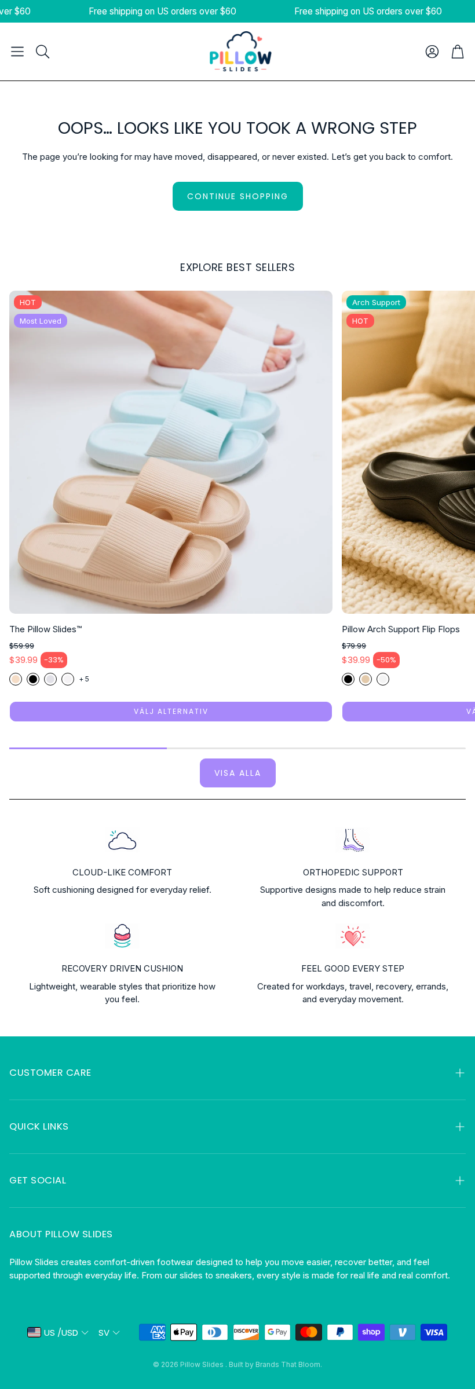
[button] (17, 51)
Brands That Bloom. (288, 1364)
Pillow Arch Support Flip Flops (401, 629)
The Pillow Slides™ (45, 629)
